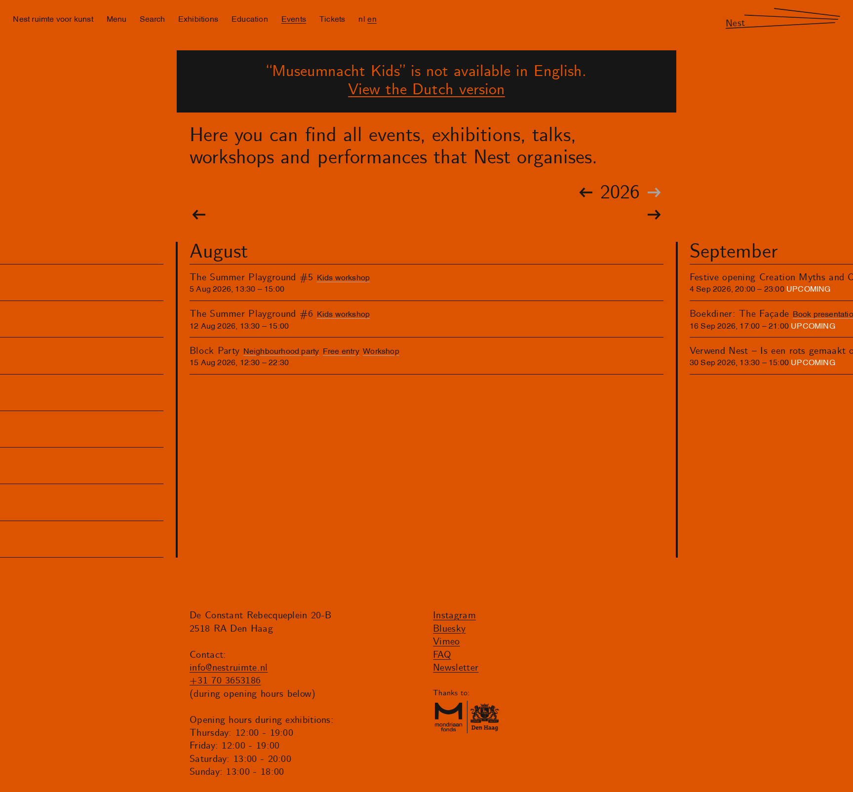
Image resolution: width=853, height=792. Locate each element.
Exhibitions (198, 18)
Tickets (332, 18)
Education (250, 18)
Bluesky (449, 629)
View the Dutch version (426, 90)
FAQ (442, 655)
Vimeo (446, 641)
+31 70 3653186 (225, 680)
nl (361, 18)
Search (152, 18)
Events (293, 18)
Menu (116, 18)
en (371, 18)
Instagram (454, 615)
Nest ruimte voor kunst (53, 18)
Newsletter (455, 668)
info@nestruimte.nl (229, 668)
